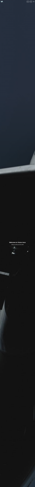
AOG (27, 1)
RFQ (31, 1)
